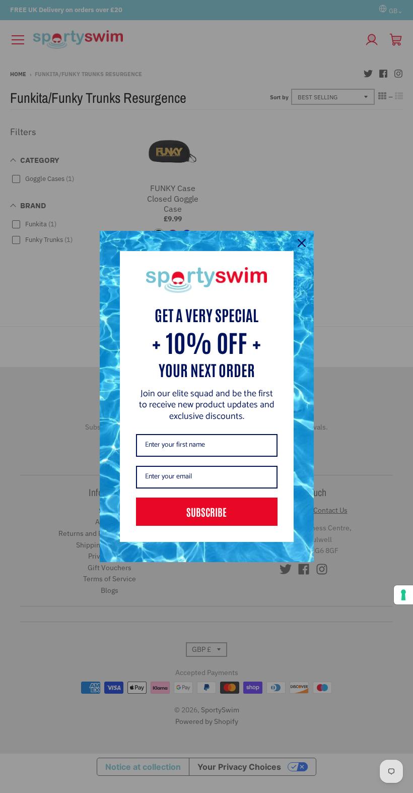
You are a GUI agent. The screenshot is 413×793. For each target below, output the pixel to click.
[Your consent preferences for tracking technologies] (403, 594)
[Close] (302, 243)
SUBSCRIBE (206, 511)
